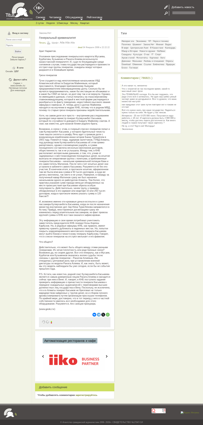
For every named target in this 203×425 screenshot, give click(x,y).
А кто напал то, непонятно (134, 85)
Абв (62, 42)
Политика (126, 44)
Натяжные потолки (18, 88)
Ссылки (147, 64)
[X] (103, 315)
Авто (162, 58)
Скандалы (126, 54)
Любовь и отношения (154, 61)
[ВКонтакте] (94, 315)
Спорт (158, 54)
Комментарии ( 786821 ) (136, 78)
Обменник (137, 64)
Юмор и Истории (130, 51)
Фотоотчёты (142, 58)
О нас (147, 54)
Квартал (84, 23)
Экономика (141, 41)
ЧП (149, 41)
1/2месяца (62, 23)
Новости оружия (147, 51)
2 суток (40, 23)
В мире (125, 48)
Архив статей (128, 58)
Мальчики (137, 61)
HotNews (161, 51)
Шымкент (137, 44)
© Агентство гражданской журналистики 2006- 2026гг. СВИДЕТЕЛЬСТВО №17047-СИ (101, 422)
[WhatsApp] (108, 315)
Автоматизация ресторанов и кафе (70, 340)
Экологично (127, 129)
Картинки (154, 58)
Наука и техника (160, 41)
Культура (137, 54)
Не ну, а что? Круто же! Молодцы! (138, 126)
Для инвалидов (17, 90)
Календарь (170, 48)
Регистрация (18, 57)
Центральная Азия (139, 48)
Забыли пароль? (18, 59)
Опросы (169, 61)
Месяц (74, 23)
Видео (168, 44)
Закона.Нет (45, 33)
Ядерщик (170, 64)
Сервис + (17, 83)
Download (126, 64)
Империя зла (128, 41)
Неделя (50, 23)
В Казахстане (156, 48)
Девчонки (126, 61)
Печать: (42, 43)
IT (152, 54)
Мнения (159, 44)
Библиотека (158, 64)
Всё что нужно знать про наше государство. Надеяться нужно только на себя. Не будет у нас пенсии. (148, 111)
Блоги (124, 68)
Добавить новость (181, 7)
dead (80, 47)
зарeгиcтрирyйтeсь (86, 395)
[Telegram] (99, 315)
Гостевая (133, 68)
